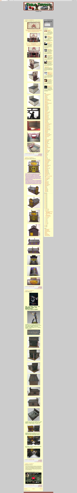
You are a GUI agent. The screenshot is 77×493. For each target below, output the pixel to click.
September (47, 217)
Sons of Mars (46, 162)
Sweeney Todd (49, 49)
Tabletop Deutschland (47, 235)
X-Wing (46, 188)
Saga (45, 157)
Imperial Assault (47, 133)
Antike (45, 97)
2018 (45, 201)
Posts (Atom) (28, 490)
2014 (45, 205)
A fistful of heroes (47, 234)
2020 (45, 199)
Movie (45, 144)
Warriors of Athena (47, 184)
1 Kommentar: (40, 153)
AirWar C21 (46, 95)
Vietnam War (46, 181)
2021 (45, 198)
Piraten (46, 149)
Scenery (46, 158)
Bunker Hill (46, 233)
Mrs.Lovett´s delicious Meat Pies (30, 158)
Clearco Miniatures (47, 230)
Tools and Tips (46, 178)
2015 (45, 204)
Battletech (46, 102)
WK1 (45, 186)
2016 (45, 203)
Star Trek (46, 167)
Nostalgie (46, 146)
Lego (45, 137)
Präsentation (37, 155)
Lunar (45, 138)
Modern (46, 142)
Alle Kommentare (47, 25)
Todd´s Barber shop (28, 291)
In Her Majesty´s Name (47, 134)
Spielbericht (46, 166)
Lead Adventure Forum (47, 231)
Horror (45, 132)
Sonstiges (46, 163)
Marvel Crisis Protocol (47, 139)
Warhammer (46, 182)
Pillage (45, 148)
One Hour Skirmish (47, 147)
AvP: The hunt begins (47, 100)
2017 (45, 202)
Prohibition (46, 152)
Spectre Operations (47, 165)
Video (45, 180)
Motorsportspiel (46, 143)
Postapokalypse (47, 150)
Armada (46, 98)
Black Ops (46, 104)
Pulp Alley (46, 154)
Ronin (45, 156)
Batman (46, 101)
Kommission (46, 136)
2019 (45, 200)
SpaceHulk (46, 164)
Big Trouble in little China (48, 103)
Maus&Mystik (46, 140)
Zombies (46, 190)
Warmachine (46, 183)
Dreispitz (46, 232)
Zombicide (46, 189)
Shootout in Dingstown (47, 160)
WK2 (45, 187)
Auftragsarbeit (46, 99)
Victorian (46, 179)
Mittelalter (46, 141)
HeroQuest (46, 131)
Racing (45, 155)
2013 (45, 206)
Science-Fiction (46, 159)
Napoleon (46, 145)
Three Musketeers (47, 177)
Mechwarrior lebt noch (29, 464)
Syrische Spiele (49, 79)
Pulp (45, 153)
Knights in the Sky (47, 135)
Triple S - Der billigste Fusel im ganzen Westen (32, 21)
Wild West (41, 155)
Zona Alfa (46, 191)
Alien (45, 96)
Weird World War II (47, 229)
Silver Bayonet (46, 161)
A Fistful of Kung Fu (47, 94)
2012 (45, 207)
